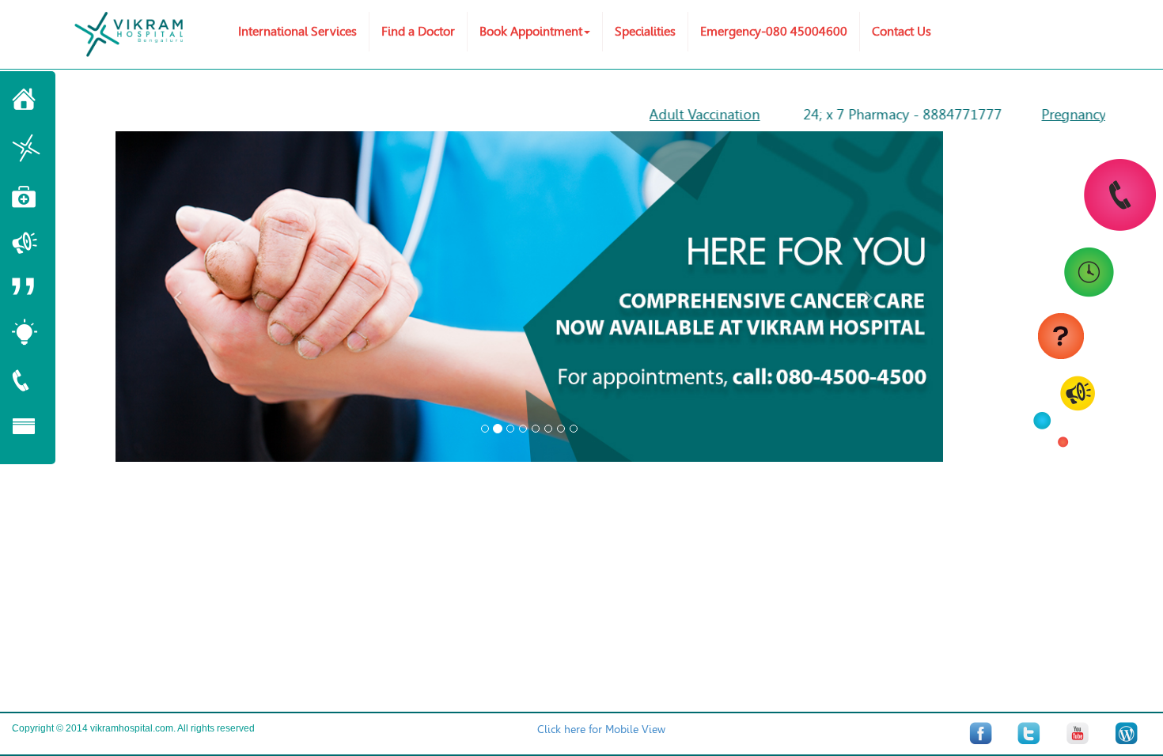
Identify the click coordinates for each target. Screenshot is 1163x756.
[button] (178, 296)
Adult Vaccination (684, 114)
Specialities (645, 31)
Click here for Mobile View (601, 729)
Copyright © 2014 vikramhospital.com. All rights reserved (133, 728)
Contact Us (901, 31)
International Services (297, 31)
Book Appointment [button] (530, 31)
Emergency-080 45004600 (773, 31)
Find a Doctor (418, 31)
